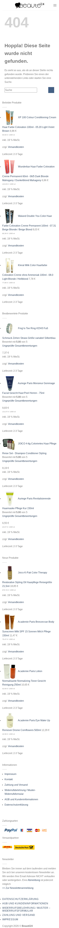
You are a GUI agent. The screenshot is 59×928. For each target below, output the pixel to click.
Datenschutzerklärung (16, 804)
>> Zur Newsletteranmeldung (17, 888)
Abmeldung (34, 880)
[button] (55, 5)
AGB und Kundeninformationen (21, 799)
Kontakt (9, 779)
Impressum (10, 774)
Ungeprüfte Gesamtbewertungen (19, 345)
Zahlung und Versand (16, 785)
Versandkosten (16, 147)
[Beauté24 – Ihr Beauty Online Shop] (29, 5)
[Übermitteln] (51, 90)
